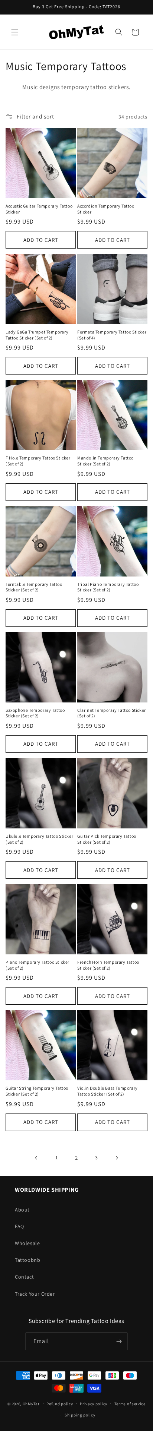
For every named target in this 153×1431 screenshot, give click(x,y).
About (22, 1209)
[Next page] (116, 1158)
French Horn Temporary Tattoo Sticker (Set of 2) (108, 965)
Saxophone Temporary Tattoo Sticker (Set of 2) (35, 713)
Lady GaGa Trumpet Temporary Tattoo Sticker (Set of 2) (37, 335)
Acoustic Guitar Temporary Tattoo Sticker (39, 209)
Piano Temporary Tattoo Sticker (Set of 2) (37, 965)
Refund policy (59, 1403)
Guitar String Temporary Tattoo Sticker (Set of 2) (37, 1091)
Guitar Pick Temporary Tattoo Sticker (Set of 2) (106, 839)
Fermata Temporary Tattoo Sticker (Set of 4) (111, 335)
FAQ (19, 1226)
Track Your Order (35, 1294)
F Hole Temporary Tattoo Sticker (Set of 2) (38, 461)
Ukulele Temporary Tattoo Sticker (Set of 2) (39, 839)
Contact (24, 1276)
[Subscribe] (119, 1341)
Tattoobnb (27, 1260)
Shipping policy (80, 1415)
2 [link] (76, 1157)
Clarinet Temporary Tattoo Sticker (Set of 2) (111, 713)
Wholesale (27, 1243)
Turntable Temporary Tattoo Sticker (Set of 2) (34, 587)
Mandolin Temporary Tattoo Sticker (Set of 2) (105, 461)
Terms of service (130, 1403)
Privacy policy (93, 1403)
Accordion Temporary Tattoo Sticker (105, 209)
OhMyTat (31, 1403)
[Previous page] (36, 1158)
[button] (15, 32)
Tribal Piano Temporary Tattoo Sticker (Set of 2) (108, 587)
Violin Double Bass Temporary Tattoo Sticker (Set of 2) (107, 1091)
